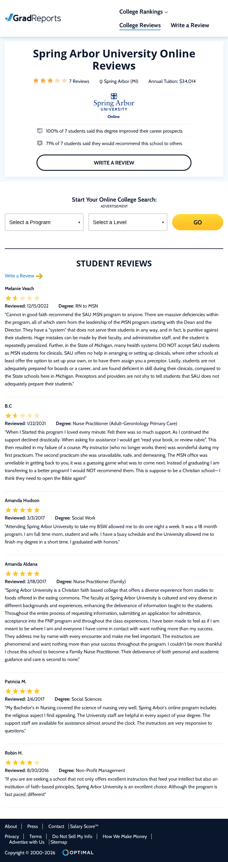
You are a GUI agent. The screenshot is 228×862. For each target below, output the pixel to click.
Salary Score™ (84, 826)
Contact (56, 826)
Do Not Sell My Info (72, 836)
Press (32, 826)
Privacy (12, 836)
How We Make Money (125, 836)
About (11, 826)
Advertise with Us (27, 842)
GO (198, 222)
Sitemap (58, 842)
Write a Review (114, 163)
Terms (35, 836)
